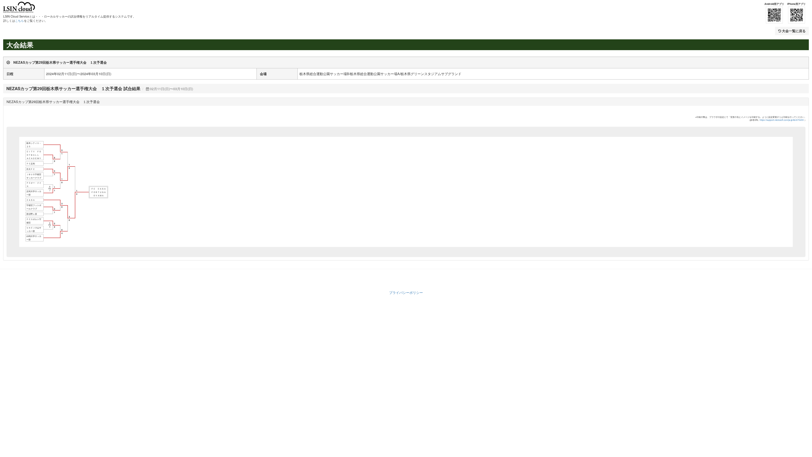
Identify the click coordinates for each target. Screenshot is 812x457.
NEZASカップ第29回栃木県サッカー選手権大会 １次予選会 (53, 101)
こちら (19, 20)
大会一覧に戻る (793, 30)
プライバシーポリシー (406, 292)
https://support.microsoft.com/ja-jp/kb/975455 (782, 119)
